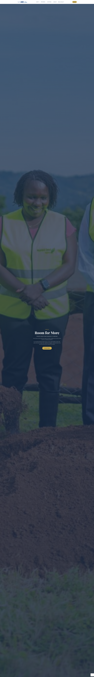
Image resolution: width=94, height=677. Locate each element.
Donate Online (47, 348)
